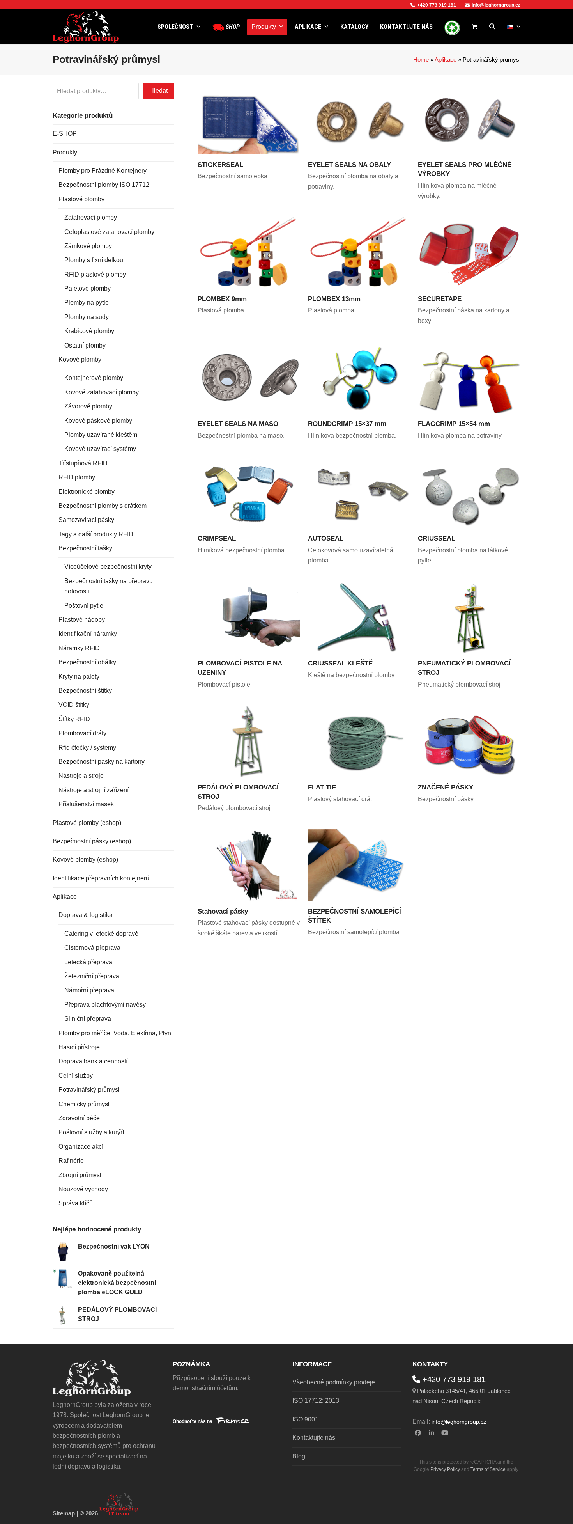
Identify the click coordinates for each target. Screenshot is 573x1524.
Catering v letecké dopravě (101, 933)
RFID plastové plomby (95, 274)
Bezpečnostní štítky (85, 690)
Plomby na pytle (86, 302)
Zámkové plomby (88, 246)
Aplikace (445, 60)
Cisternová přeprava (92, 947)
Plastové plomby (81, 199)
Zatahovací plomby (90, 217)
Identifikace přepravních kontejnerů (101, 878)
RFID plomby (76, 477)
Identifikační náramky (87, 633)
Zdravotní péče (79, 1118)
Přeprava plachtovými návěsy (105, 1004)
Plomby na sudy (86, 317)
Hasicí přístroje (79, 1047)
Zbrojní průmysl (79, 1175)
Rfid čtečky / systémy (87, 747)
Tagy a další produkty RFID (95, 534)
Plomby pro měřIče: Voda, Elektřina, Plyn (114, 1033)
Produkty (65, 152)
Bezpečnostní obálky (87, 662)
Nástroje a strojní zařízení (93, 790)
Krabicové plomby (89, 331)
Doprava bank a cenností (92, 1061)
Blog (298, 1456)
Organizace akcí (80, 1146)
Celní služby (75, 1075)
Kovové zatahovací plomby (101, 392)
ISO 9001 (305, 1419)
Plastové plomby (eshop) (87, 823)
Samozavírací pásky (86, 519)
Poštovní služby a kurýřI (91, 1132)
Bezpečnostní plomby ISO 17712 (103, 184)
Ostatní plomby (85, 345)
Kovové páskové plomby (98, 420)
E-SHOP (65, 133)
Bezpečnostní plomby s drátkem (102, 505)
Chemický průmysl (84, 1104)
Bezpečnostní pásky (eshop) (92, 841)
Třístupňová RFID (83, 463)
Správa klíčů (75, 1203)
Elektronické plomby (86, 491)
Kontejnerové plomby (93, 377)
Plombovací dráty (82, 733)
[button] (474, 27)
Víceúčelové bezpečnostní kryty (108, 566)
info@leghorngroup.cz (496, 5)
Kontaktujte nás (313, 1437)
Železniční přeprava (91, 976)
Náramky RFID (79, 648)
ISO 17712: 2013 (315, 1400)
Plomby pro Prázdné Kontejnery (102, 170)
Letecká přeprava (88, 962)
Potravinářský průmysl (89, 1089)
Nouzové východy (83, 1189)
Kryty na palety (78, 676)
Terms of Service (488, 1469)
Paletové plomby (87, 288)
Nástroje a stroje (81, 775)
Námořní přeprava (89, 990)
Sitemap (64, 1513)
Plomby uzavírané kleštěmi (101, 434)
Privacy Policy (445, 1469)
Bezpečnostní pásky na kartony (101, 761)
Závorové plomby (88, 406)
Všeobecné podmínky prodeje (333, 1382)
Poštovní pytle (83, 605)
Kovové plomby (79, 359)
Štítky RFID (74, 719)
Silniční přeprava (87, 1018)
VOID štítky (73, 704)
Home (421, 60)
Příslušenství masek (86, 804)
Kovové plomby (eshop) (85, 859)
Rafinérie (71, 1160)
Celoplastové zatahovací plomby (109, 232)
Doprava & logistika (85, 915)
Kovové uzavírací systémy (100, 448)
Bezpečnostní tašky (85, 548)
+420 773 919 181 (436, 5)
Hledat (158, 90)
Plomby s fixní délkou (93, 260)
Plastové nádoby (81, 619)
